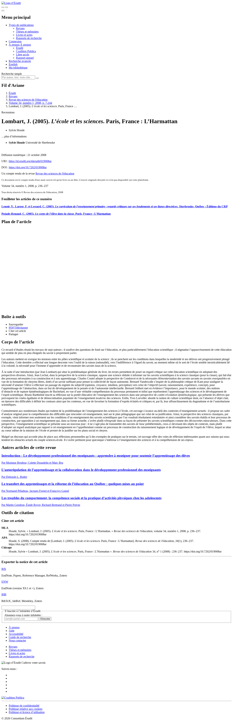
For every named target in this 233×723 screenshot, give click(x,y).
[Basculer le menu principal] (2, 10)
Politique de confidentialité (24, 705)
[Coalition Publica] (12, 697)
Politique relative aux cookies (25, 708)
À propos (25, 44)
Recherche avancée (20, 61)
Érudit (19, 47)
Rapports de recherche (29, 38)
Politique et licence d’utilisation (27, 712)
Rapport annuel (25, 57)
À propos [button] (14, 44)
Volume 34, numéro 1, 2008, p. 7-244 (30, 102)
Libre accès (22, 54)
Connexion (15, 41)
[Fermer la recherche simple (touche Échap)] (6, 7)
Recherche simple (11, 73)
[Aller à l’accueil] (11, 3)
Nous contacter (17, 640)
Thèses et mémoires (27, 31)
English (13, 64)
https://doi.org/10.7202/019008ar (28, 167)
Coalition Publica (26, 51)
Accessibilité (16, 633)
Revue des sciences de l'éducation (28, 99)
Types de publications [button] (21, 25)
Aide (11, 630)
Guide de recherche (20, 637)
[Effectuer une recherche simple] (2, 7)
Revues (20, 28)
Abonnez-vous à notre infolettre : (23, 615)
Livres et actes (24, 34)
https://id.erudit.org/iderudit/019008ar (30, 161)
